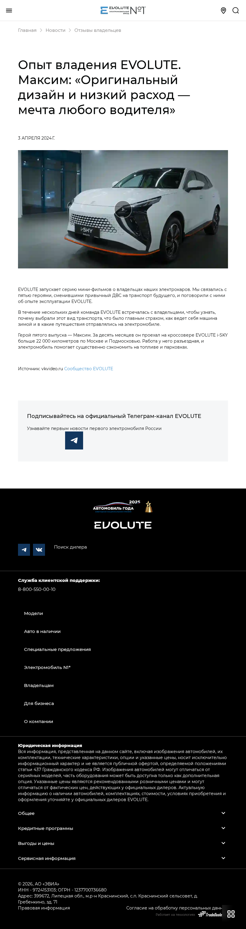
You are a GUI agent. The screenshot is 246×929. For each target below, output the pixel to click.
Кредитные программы (45, 828)
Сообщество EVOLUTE (88, 368)
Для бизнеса (39, 703)
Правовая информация (44, 908)
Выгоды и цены (36, 843)
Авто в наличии (42, 631)
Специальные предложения (57, 649)
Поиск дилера (70, 547)
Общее (26, 813)
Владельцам (39, 685)
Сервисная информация (47, 858)
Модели (33, 613)
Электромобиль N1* (47, 667)
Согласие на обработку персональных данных (177, 908)
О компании (38, 721)
